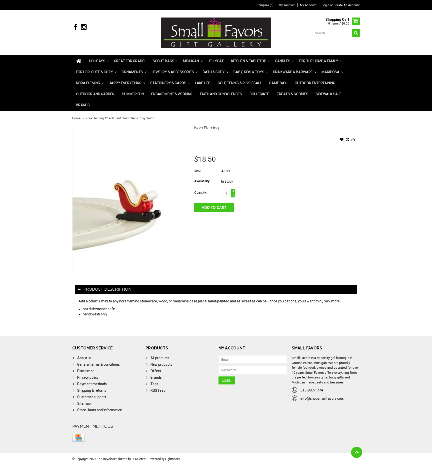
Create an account (347, 5)
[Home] (78, 61)
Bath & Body (214, 72)
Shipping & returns (91, 390)
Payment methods (92, 384)
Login (326, 5)
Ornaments (132, 72)
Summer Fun (133, 94)
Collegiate (259, 94)
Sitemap (84, 403)
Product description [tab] (107, 289)
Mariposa (331, 72)
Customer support (91, 397)
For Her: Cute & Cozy (94, 72)
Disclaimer (85, 371)
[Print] (353, 140)
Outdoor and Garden (95, 94)
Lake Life (202, 83)
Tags (154, 384)
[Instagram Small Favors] (83, 27)
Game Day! (278, 83)
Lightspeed (172, 459)
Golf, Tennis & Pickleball (240, 83)
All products (159, 358)
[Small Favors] (216, 32)
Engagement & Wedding (171, 94)
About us (84, 358)
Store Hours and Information (99, 410)
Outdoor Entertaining (315, 83)
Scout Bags (163, 61)
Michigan (191, 61)
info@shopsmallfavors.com (322, 398)
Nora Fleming (88, 83)
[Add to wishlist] (342, 140)
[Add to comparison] (347, 140)
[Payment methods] (78, 438)
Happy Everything (125, 83)
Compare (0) (265, 5)
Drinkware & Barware (293, 72)
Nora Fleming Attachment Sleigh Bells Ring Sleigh (120, 118)
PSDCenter (139, 459)
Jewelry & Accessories (173, 72)
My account (308, 5)
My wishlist (287, 5)
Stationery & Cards (168, 83)
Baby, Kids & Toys (249, 72)
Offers (155, 371)
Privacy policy (87, 377)
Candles (282, 61)
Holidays (97, 61)
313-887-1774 (311, 390)
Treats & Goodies (292, 94)
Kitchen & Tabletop (248, 61)
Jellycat (216, 61)
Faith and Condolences (221, 94)
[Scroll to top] (356, 452)
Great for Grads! (129, 61)
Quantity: (200, 192)
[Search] (356, 33)
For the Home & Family (318, 61)
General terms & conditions (98, 364)
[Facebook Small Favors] (75, 27)
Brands (83, 105)
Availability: (202, 181)
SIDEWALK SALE (329, 94)
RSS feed (158, 390)
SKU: (197, 171)
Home (76, 118)
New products (161, 364)
